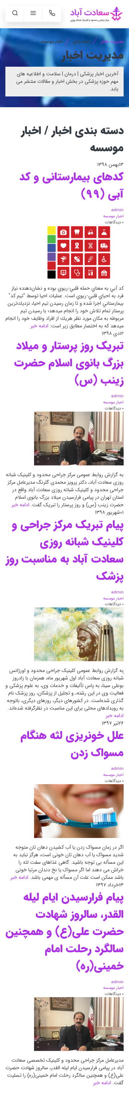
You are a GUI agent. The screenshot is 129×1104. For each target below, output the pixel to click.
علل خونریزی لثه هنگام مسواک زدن (72, 744)
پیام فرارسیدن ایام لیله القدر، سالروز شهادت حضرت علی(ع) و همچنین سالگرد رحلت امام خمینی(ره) (64, 932)
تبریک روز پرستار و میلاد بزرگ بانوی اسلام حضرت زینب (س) (69, 363)
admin (117, 210)
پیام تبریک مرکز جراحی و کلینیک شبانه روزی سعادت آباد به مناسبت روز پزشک (65, 550)
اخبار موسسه (113, 216)
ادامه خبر (39, 326)
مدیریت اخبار (112, 42)
